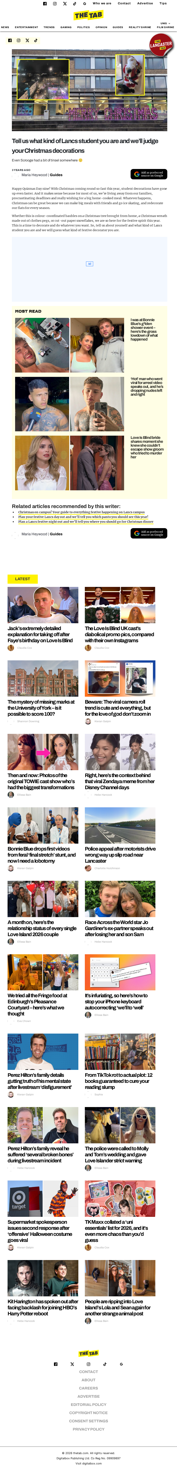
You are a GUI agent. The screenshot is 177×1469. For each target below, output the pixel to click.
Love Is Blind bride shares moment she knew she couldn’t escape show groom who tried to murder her (147, 447)
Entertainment (26, 27)
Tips (163, 3)
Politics (83, 27)
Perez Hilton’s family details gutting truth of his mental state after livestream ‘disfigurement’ (40, 1081)
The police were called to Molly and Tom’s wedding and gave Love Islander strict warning (116, 1154)
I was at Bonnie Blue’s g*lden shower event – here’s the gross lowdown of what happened (144, 329)
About (88, 1380)
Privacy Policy (88, 1429)
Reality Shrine (140, 27)
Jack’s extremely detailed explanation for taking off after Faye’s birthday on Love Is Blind (40, 634)
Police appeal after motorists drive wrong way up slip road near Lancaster (120, 855)
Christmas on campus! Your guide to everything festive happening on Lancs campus (81, 512)
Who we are (102, 3)
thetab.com (80, 1453)
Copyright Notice (88, 1413)
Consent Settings (88, 1421)
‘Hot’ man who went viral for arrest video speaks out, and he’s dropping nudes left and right (147, 387)
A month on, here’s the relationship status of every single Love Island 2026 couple (42, 928)
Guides (118, 27)
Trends (49, 27)
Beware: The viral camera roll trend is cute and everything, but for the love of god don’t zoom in (118, 708)
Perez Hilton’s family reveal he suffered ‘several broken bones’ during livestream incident (40, 1154)
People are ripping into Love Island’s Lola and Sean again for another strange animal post (117, 1307)
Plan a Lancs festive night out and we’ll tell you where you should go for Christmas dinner (85, 522)
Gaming (66, 27)
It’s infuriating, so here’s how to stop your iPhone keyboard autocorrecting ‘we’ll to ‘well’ (116, 1001)
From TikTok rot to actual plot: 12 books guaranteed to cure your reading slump (118, 1081)
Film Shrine (165, 27)
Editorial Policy (88, 1405)
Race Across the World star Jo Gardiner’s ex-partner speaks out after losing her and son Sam (119, 928)
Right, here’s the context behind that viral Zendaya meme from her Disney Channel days (120, 781)
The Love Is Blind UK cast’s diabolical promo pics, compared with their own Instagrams (119, 634)
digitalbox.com (92, 1463)
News (5, 27)
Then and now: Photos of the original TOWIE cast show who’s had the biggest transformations (41, 781)
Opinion (101, 27)
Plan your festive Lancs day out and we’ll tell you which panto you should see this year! (83, 517)
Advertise (145, 3)
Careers (88, 1388)
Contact (124, 3)
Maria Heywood (34, 175)
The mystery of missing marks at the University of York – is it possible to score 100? (41, 708)
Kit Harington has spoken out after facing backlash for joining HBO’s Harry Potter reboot (43, 1307)
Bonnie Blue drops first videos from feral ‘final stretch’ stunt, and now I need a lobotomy (42, 855)
